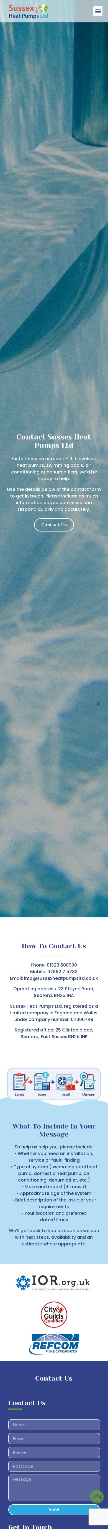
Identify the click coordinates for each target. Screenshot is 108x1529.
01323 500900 (62, 965)
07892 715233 (62, 971)
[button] (97, 11)
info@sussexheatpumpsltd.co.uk (61, 978)
